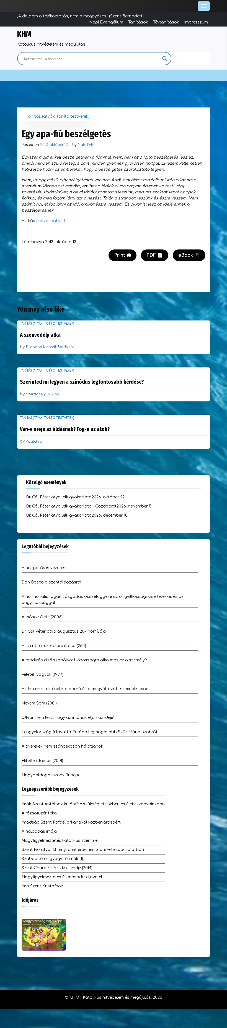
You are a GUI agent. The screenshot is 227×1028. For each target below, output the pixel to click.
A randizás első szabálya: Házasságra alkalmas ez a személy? (84, 660)
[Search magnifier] (165, 58)
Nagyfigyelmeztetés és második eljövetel (62, 877)
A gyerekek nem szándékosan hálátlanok (62, 746)
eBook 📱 (189, 255)
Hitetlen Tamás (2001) (42, 761)
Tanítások (138, 22)
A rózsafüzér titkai (40, 813)
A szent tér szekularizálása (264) (54, 646)
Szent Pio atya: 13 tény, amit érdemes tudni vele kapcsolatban (83, 850)
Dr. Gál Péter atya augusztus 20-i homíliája (64, 631)
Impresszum (196, 22)
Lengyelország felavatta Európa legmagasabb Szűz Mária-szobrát (90, 732)
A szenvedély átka (40, 335)
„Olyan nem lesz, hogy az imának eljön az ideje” (68, 718)
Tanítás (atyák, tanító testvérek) (57, 116)
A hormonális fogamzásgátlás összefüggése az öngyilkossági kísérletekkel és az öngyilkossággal (103, 600)
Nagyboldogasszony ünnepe (51, 775)
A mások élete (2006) (42, 617)
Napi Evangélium (106, 22)
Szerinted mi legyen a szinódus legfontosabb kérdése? (82, 381)
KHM (24, 34)
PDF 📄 (154, 255)
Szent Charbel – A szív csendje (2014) (57, 868)
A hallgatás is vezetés (43, 568)
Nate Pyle (86, 144)
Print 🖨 (122, 255)
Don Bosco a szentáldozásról (51, 582)
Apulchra (34, 441)
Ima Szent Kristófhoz (42, 886)
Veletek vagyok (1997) (42, 674)
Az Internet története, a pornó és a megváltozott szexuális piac (85, 689)
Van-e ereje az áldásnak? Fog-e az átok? (65, 429)
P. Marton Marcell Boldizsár (50, 347)
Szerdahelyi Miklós (42, 394)
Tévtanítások (166, 22)
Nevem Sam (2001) (39, 703)
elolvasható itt (51, 221)
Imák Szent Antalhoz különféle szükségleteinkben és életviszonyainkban (93, 804)
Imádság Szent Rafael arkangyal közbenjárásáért (71, 822)
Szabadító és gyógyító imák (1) (52, 859)
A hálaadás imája (39, 831)
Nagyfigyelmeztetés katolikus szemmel (60, 840)
